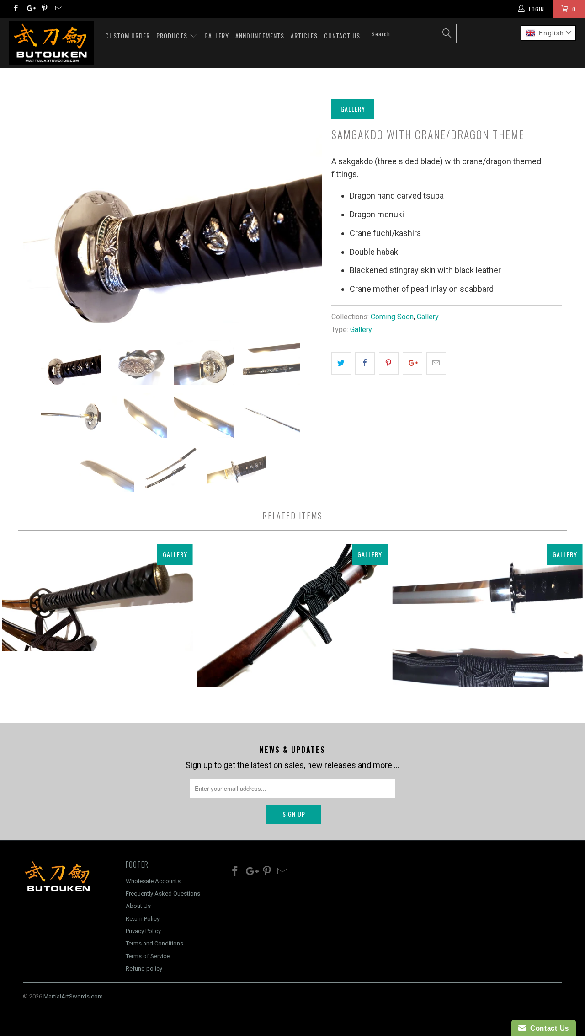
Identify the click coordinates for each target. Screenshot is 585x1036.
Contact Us (342, 35)
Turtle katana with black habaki (487, 615)
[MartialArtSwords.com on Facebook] (15, 9)
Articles (304, 35)
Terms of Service (148, 956)
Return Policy (143, 918)
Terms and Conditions (154, 943)
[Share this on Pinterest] (389, 363)
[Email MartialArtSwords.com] (58, 9)
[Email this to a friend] (436, 363)
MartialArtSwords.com (73, 996)
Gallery (216, 35)
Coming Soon (392, 316)
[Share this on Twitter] (341, 363)
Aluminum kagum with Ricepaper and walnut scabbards (97, 597)
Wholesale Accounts (153, 881)
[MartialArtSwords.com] (51, 43)
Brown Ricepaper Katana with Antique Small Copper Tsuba (292, 615)
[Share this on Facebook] (365, 363)
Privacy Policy (143, 931)
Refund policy (144, 968)
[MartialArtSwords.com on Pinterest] (44, 9)
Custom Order (127, 35)
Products (172, 35)
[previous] (38, 211)
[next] (306, 211)
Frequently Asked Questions (163, 893)
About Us (138, 905)
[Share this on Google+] (412, 363)
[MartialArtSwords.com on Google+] (29, 9)
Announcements (259, 35)
